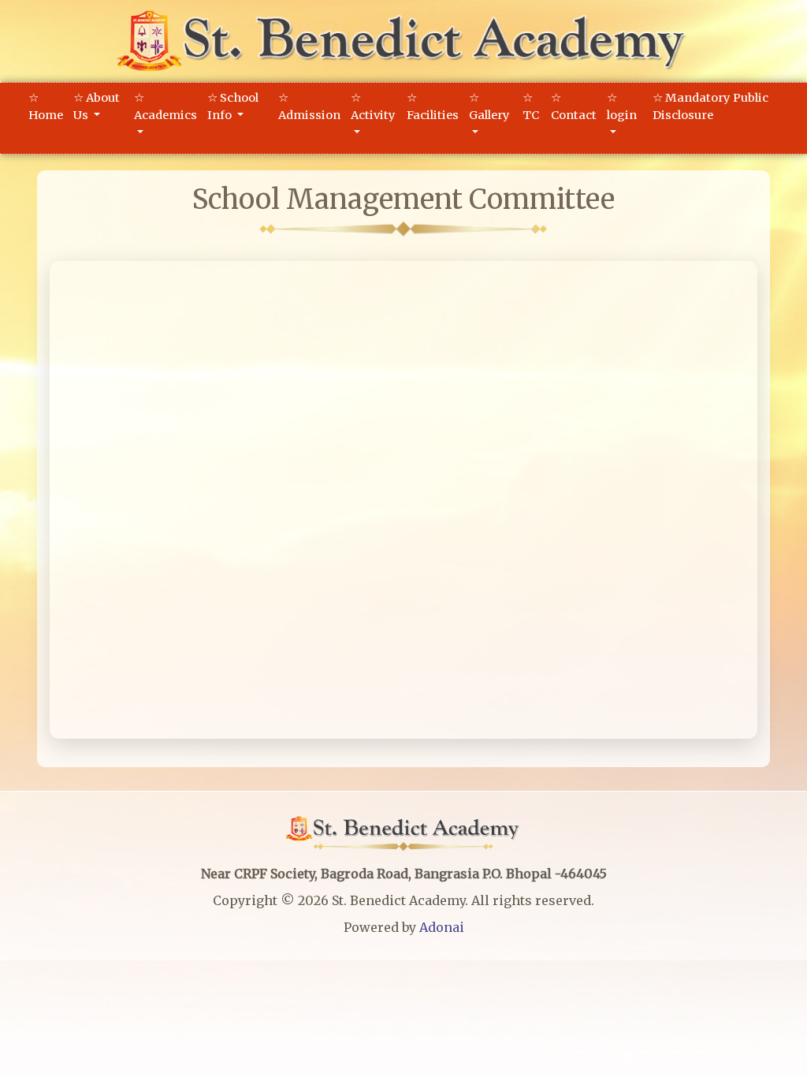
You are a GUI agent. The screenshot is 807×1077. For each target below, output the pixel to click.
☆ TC (531, 106)
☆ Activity (373, 106)
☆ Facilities (433, 106)
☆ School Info (232, 106)
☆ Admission (309, 106)
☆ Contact (574, 106)
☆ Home (45, 106)
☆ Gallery (489, 106)
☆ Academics (165, 106)
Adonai (441, 927)
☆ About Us (96, 106)
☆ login (622, 106)
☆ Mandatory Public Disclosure (710, 106)
